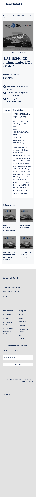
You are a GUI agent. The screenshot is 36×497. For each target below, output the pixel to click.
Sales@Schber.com (13, 101)
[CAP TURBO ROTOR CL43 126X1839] (26, 215)
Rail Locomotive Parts (12, 76)
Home (4, 16)
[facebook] (3, 296)
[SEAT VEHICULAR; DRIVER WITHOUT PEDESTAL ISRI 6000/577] (9, 242)
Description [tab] (7, 110)
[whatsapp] (12, 296)
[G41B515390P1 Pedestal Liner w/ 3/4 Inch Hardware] (9, 215)
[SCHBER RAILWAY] (14, 3)
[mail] (15, 296)
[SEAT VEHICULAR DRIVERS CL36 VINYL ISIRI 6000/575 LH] (26, 242)
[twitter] (6, 296)
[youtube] (9, 296)
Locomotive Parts (14, 74)
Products (9, 16)
